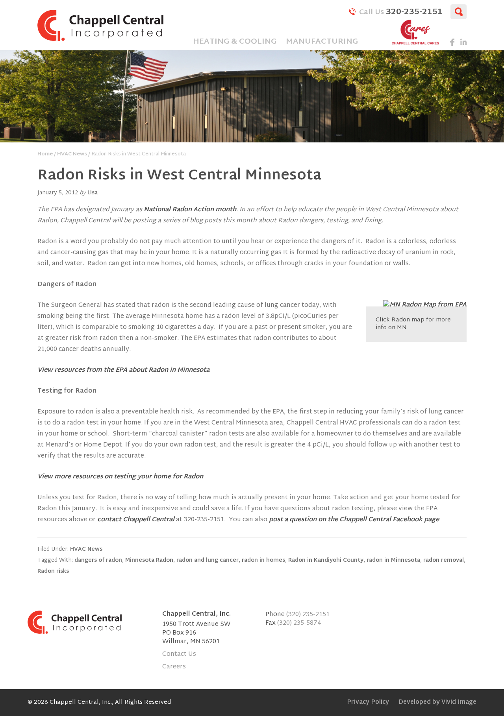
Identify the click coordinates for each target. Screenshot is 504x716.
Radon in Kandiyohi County (325, 560)
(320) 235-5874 (299, 623)
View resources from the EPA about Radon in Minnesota (123, 370)
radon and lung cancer (207, 560)
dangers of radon (98, 560)
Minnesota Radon (149, 560)
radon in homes (263, 560)
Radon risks (53, 571)
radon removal (443, 560)
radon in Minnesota (393, 560)
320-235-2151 (401, 11)
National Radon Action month (190, 210)
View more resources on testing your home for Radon (120, 477)
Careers (174, 667)
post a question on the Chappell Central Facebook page (354, 520)
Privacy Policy (368, 702)
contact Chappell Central (135, 520)
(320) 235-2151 (308, 614)
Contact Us (179, 654)
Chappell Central (100, 25)
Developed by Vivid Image (437, 702)
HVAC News (86, 549)
